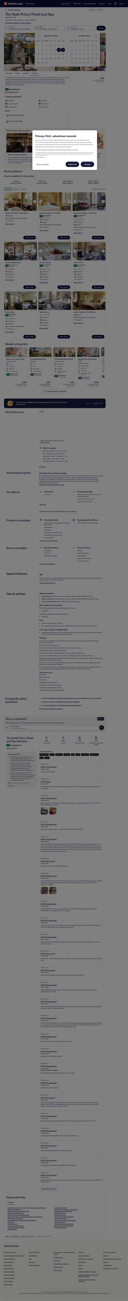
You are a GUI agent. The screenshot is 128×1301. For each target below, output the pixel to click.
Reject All (72, 164)
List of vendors (39, 157)
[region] (64, 150)
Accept (87, 164)
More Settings (43, 164)
